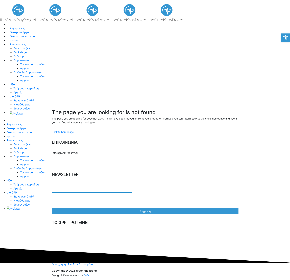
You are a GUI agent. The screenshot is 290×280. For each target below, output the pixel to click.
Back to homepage (63, 132)
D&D (86, 275)
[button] (285, 37)
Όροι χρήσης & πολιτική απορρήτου (73, 264)
